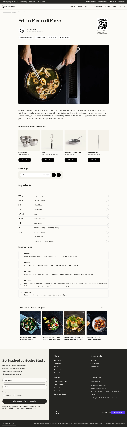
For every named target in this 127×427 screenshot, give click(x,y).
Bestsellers (58, 360)
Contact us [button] (95, 377)
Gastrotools (31, 30)
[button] (98, 6)
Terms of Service (120, 423)
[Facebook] (102, 412)
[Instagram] (106, 412)
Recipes (14, 12)
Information (94, 367)
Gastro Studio (89, 2)
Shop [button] (56, 356)
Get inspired (94, 364)
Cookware (57, 364)
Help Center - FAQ (60, 382)
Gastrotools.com (40, 423)
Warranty (57, 388)
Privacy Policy (99, 423)
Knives (56, 367)
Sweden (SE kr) (8, 423)
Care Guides (58, 385)
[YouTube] (110, 412)
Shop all (57, 373)
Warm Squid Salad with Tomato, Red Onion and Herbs (51, 339)
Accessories (58, 370)
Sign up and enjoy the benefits (24, 401)
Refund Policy (109, 423)
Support (121, 2)
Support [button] (58, 377)
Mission (93, 360)
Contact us (58, 391)
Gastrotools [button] (96, 356)
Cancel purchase (60, 394)
